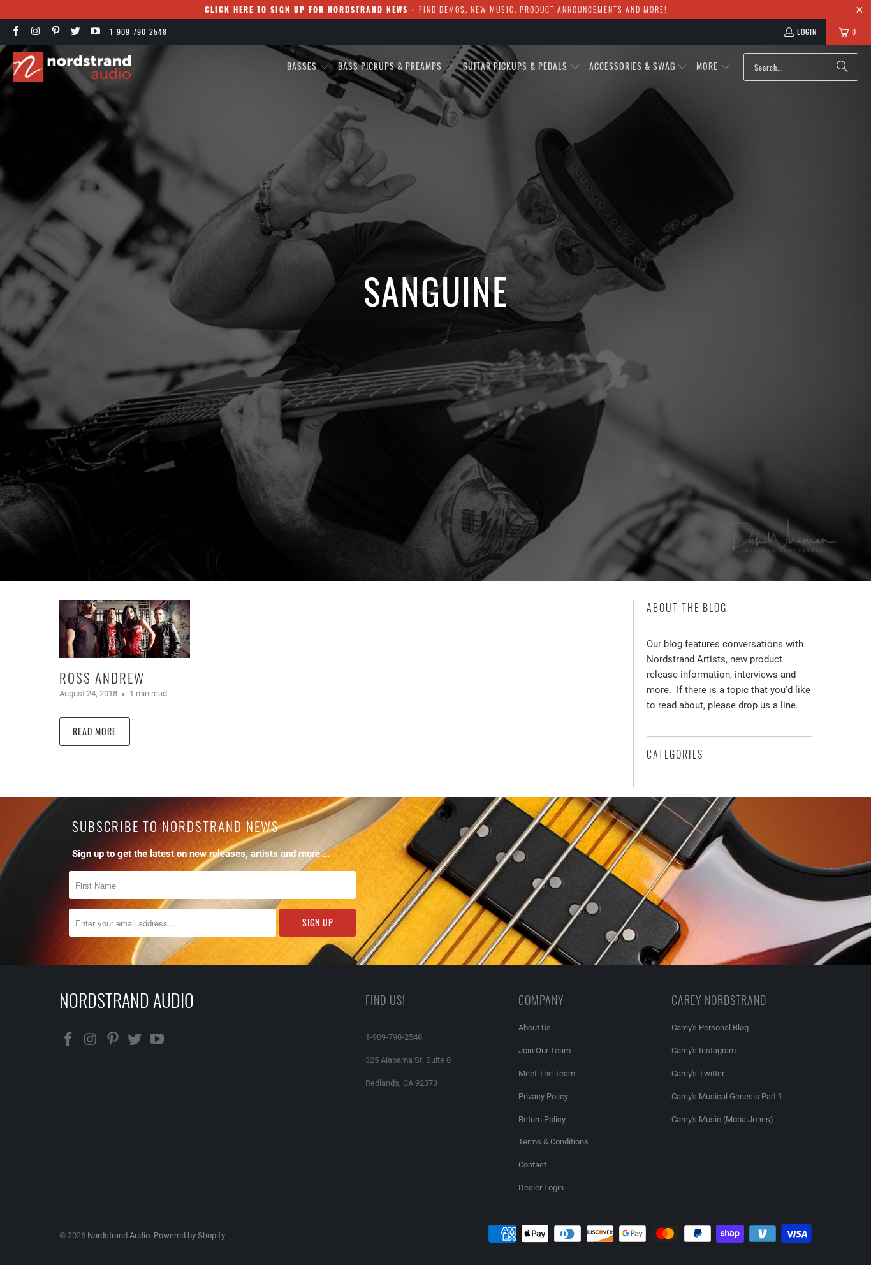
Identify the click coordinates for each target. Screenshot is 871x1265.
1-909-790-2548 (138, 31)
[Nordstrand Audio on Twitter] (75, 31)
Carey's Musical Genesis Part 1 (726, 1096)
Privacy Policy (543, 1096)
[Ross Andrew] (124, 629)
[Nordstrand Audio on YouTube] (94, 31)
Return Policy (542, 1119)
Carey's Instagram (703, 1050)
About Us (534, 1027)
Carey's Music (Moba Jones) (722, 1119)
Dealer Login (541, 1187)
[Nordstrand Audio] (72, 67)
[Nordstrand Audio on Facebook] (15, 31)
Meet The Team (546, 1073)
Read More (95, 731)
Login (807, 31)
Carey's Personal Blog (710, 1027)
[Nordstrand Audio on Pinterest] (55, 31)
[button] (308, 67)
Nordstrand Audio (118, 1235)
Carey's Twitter (697, 1073)
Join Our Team (544, 1050)
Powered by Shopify (189, 1235)
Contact (532, 1164)
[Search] (842, 67)
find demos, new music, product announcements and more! (436, 9)
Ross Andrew (102, 677)
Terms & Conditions (553, 1141)
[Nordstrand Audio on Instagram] (34, 31)
